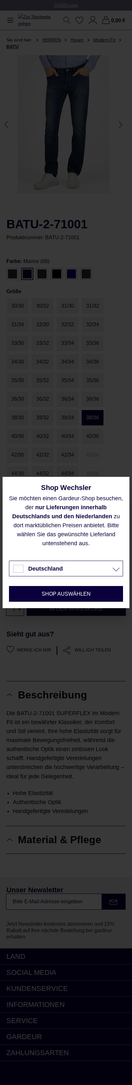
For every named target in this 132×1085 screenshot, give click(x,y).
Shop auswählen (66, 594)
